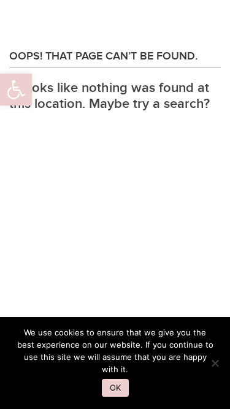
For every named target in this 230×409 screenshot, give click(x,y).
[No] (215, 363)
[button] (16, 89)
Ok (115, 387)
